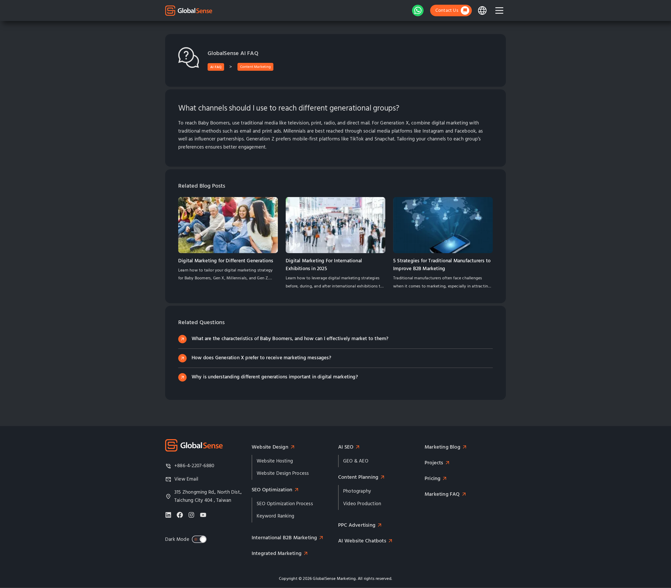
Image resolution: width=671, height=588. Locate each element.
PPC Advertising (356, 525)
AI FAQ (215, 67)
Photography (357, 491)
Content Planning (358, 477)
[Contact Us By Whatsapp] (418, 10)
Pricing (432, 478)
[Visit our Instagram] (191, 515)
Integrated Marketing (276, 553)
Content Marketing (255, 66)
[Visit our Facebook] (180, 515)
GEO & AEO (355, 461)
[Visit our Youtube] (203, 515)
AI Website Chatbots (362, 540)
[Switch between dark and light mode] (199, 539)
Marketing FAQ (442, 494)
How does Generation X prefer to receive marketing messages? (261, 357)
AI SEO (345, 447)
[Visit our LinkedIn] (168, 515)
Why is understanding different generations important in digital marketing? (275, 376)
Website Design (270, 447)
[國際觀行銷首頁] (188, 11)
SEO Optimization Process (285, 503)
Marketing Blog (442, 447)
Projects (434, 462)
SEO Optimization (272, 489)
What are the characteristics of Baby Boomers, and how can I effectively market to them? (290, 338)
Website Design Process (283, 473)
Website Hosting (275, 461)
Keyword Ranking (275, 516)
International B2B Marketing (284, 537)
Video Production (362, 503)
